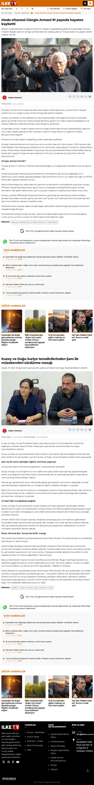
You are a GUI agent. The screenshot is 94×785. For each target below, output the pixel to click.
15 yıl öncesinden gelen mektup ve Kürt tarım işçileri (29, 277)
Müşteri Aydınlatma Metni (60, 751)
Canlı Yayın (87, 9)
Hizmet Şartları (58, 742)
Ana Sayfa (8, 13)
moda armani (52, 222)
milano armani (38, 222)
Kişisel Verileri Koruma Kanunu (58, 759)
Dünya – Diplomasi (35, 732)
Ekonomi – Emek (35, 741)
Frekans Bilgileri (71, 9)
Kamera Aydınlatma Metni (60, 735)
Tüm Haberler (55, 9)
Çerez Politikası (58, 746)
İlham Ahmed (26, 588)
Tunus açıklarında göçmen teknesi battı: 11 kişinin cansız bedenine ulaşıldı (38, 294)
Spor (29, 750)
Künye (54, 765)
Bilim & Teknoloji (35, 745)
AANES (15, 588)
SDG (51, 588)
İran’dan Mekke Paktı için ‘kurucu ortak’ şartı (25, 285)
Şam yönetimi (40, 588)
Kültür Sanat (33, 737)
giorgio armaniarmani (20, 222)
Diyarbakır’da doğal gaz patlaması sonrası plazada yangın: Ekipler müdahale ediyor (42, 258)
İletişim (54, 769)
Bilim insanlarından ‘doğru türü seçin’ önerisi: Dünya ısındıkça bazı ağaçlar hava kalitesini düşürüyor (44, 267)
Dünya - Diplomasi (22, 13)
